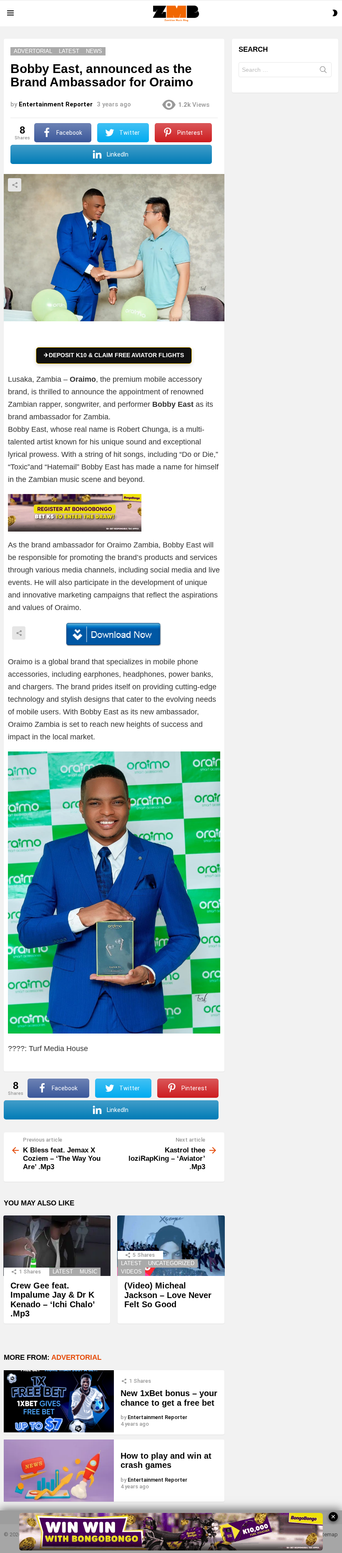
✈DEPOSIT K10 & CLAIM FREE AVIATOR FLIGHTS (114, 355)
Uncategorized (171, 1263)
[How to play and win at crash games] (59, 1471)
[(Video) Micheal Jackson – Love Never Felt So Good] (170, 1245)
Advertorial (76, 1357)
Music (88, 1271)
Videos (131, 1271)
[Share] (114, 634)
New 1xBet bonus (155, 1393)
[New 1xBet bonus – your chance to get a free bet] (59, 1401)
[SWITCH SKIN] (335, 13)
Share (14, 185)
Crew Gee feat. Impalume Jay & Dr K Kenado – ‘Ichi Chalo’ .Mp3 (52, 1300)
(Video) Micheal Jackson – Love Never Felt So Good (167, 1295)
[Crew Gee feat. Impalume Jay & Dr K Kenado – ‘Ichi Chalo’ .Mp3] (57, 1245)
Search (323, 71)
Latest (63, 1271)
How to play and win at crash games (166, 1460)
